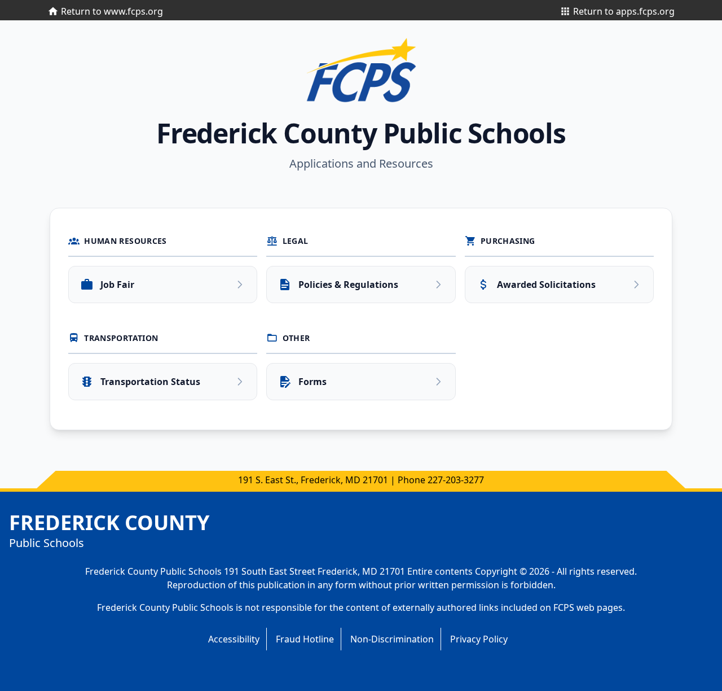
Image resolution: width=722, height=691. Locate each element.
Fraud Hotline (305, 639)
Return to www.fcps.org (112, 11)
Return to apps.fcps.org (624, 11)
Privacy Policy (479, 639)
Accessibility (233, 639)
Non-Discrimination (392, 639)
